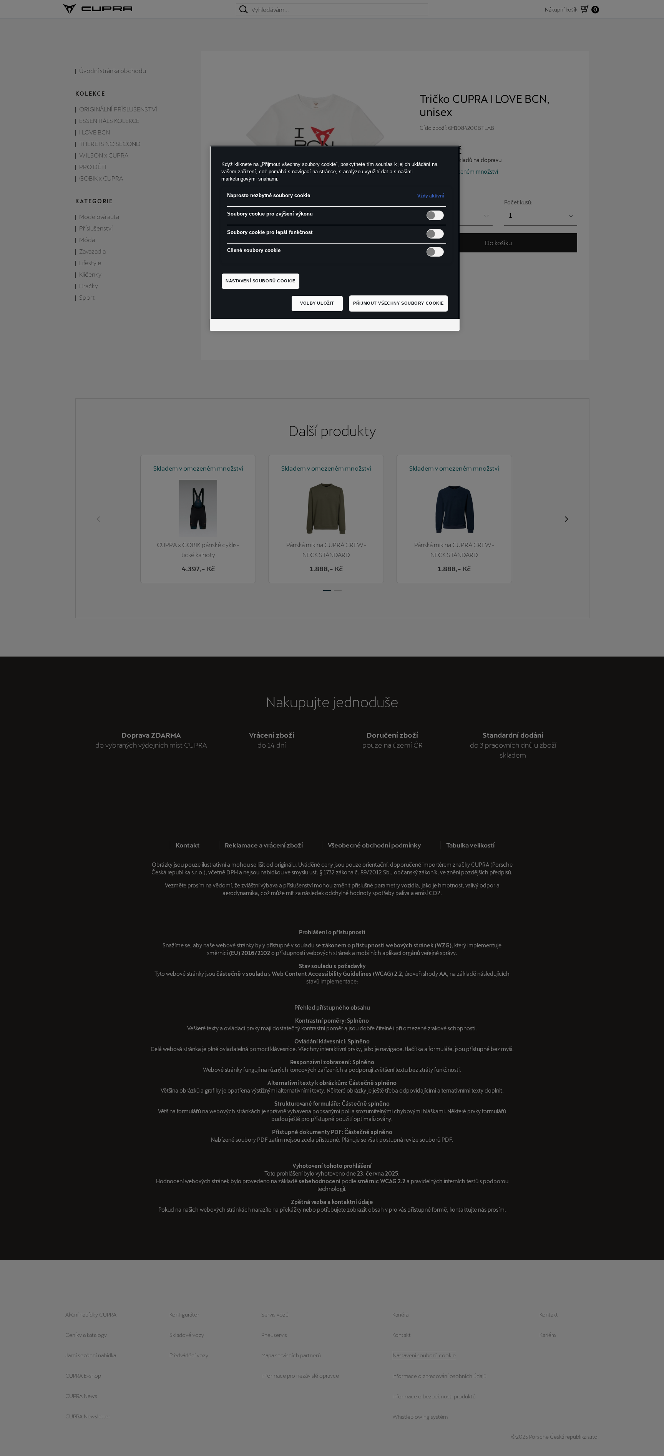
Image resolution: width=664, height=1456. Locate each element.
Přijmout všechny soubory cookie (398, 303)
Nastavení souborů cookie (260, 281)
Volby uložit (317, 303)
